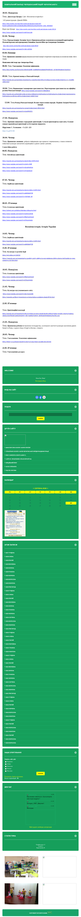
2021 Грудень (10, 697)
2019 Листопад (11, 629)
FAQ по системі (11, 470)
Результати (8, 776)
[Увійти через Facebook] (40, 397)
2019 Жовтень (10, 625)
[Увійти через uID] (36, 397)
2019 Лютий (9, 598)
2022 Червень (10, 708)
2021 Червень (10, 678)
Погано (9, 768)
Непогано (10, 766)
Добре (9, 764)
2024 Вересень (11, 739)
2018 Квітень (10, 568)
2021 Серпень (10, 682)
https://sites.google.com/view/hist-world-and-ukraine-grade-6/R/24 (36, 29)
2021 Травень (10, 674)
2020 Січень (10, 636)
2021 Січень (9, 659)
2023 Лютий (10, 724)
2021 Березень (11, 667)
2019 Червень (10, 613)
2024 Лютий (10, 735)
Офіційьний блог (11, 463)
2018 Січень (9, 556)
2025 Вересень (11, 743)
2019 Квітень (10, 606)
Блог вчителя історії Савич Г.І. (16, 455)
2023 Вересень (11, 727)
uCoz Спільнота (11, 466)
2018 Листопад (11, 587)
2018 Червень (10, 575)
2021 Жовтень (10, 689)
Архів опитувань (17, 776)
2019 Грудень (10, 632)
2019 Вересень (11, 621)
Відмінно (10, 761)
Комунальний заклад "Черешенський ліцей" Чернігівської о (31, 5)
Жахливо (9, 771)
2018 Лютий (9, 560)
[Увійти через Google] (44, 397)
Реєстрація (38, 381)
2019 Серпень (10, 617)
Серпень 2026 (40, 488)
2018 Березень (11, 564)
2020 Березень (11, 644)
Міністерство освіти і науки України (18, 447)
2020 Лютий (10, 640)
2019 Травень (10, 610)
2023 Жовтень (10, 731)
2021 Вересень (11, 686)
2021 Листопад (11, 693)
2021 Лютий (9, 663)
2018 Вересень (11, 579)
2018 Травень (10, 572)
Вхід (44, 381)
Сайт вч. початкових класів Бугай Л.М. (19, 459)
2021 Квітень (10, 670)
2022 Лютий (10, 705)
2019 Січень (9, 594)
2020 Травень (10, 648)
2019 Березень (11, 602)
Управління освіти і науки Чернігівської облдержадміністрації (27, 451)
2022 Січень (10, 701)
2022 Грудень (10, 720)
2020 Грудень (10, 655)
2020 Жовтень (10, 651)
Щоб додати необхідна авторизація (40, 827)
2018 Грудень (10, 591)
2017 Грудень (10, 553)
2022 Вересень (11, 712)
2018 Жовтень (10, 583)
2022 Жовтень (10, 716)
